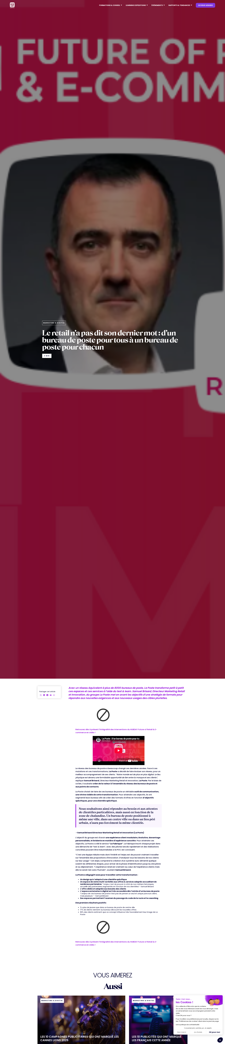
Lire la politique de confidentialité (187, 1025)
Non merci (181, 1032)
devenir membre (205, 5)
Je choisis (198, 1032)
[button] (110, 5)
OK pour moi (214, 1032)
